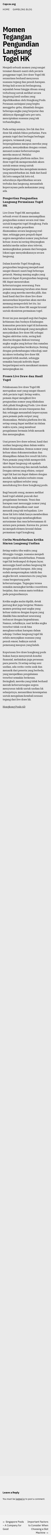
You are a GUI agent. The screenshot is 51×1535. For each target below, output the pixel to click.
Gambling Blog (22, 9)
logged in (20, 1498)
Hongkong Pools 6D (14, 706)
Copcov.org (9, 4)
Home (6, 9)
